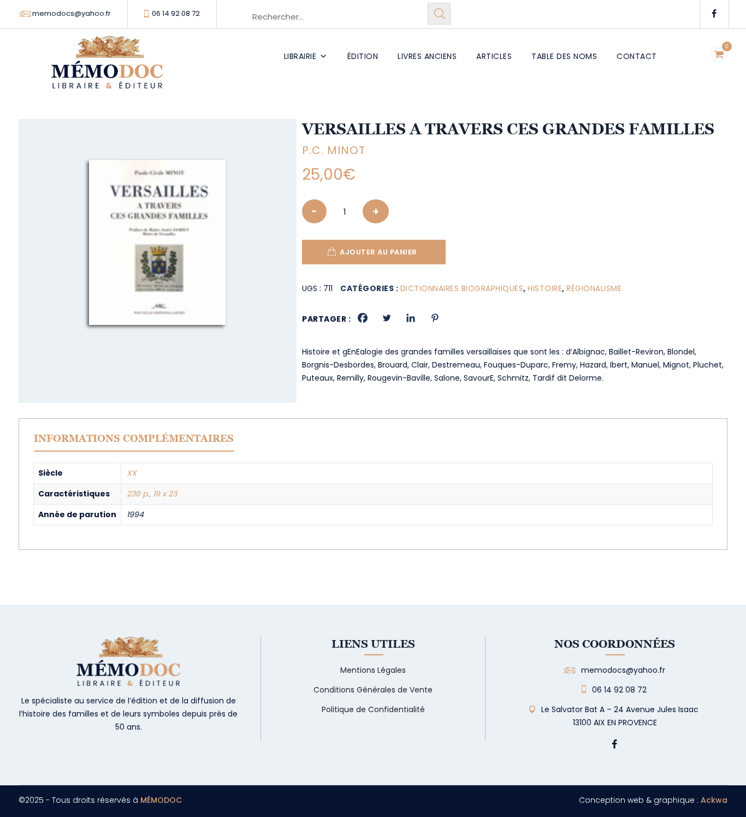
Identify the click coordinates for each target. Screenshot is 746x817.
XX (132, 472)
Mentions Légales (373, 670)
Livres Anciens (427, 56)
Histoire (545, 288)
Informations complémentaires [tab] (134, 438)
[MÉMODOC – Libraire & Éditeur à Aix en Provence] (107, 68)
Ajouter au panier (378, 252)
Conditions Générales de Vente (373, 689)
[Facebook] (362, 317)
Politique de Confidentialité (373, 709)
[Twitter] (386, 317)
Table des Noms (564, 56)
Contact (637, 56)
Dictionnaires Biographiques (462, 288)
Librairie (300, 56)
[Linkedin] (410, 317)
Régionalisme (593, 288)
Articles (494, 56)
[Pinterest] (434, 317)
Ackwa (714, 800)
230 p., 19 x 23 (152, 493)
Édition (362, 56)
